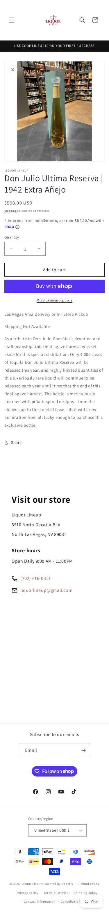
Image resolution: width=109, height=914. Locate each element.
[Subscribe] (83, 750)
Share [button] (16, 442)
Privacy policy (27, 893)
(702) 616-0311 (35, 578)
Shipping (10, 211)
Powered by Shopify (58, 884)
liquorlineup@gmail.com (46, 590)
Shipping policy (86, 893)
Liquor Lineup (32, 884)
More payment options (54, 300)
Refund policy (88, 884)
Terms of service (56, 893)
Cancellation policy (75, 901)
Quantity (11, 237)
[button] (11, 20)
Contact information (39, 901)
